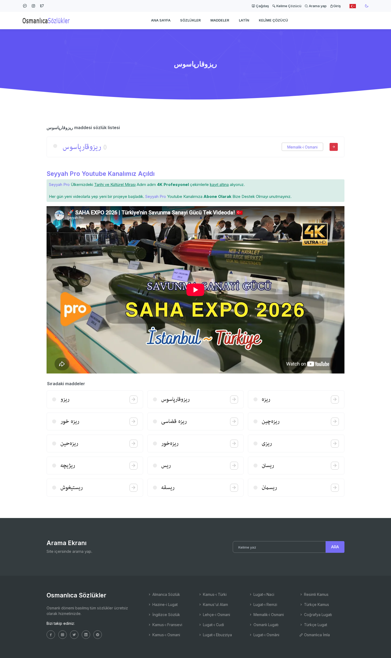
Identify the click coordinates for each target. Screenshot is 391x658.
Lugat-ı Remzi (264, 604)
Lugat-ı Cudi (213, 624)
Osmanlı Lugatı (265, 624)
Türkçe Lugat (315, 624)
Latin (244, 20)
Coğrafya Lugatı (317, 614)
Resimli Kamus (315, 594)
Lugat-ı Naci (263, 594)
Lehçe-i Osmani (216, 614)
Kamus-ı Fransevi (166, 624)
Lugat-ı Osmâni (265, 634)
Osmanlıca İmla (316, 634)
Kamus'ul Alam (215, 604)
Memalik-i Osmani (302, 147)
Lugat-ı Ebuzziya (217, 634)
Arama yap (317, 6)
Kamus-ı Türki (214, 594)
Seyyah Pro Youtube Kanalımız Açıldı (101, 173)
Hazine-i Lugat (164, 604)
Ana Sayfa (160, 20)
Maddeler (219, 20)
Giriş (337, 6)
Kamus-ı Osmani (165, 634)
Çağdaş (262, 6)
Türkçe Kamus (316, 604)
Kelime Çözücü (288, 6)
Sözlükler (190, 20)
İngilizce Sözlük (165, 614)
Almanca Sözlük (165, 594)
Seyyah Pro (59, 184)
